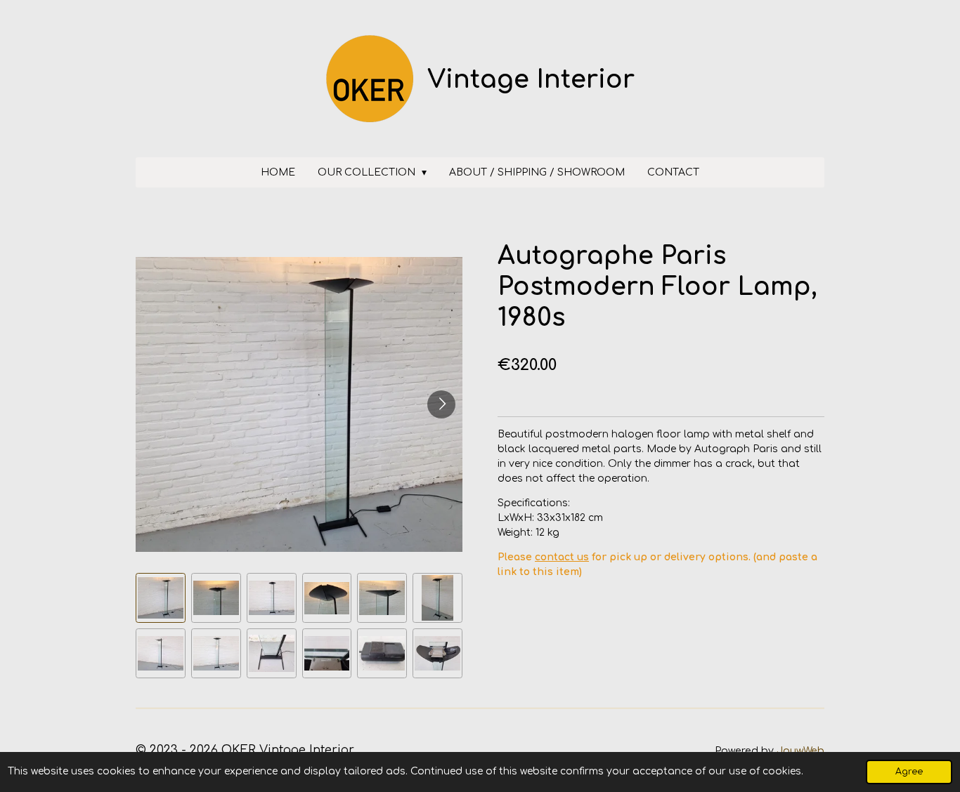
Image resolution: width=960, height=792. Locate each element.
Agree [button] (909, 772)
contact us (562, 557)
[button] (161, 598)
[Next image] (441, 404)
